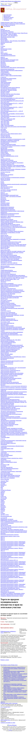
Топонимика (4, 427)
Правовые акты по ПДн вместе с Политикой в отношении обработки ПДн (12, 163)
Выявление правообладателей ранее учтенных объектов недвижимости (12, 253)
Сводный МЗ (4, 517)
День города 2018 (5, 115)
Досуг (2, 463)
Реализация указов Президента (8, 288)
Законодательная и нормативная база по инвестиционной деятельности (10, 371)
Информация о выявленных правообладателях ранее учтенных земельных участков (13, 406)
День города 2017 (5, 109)
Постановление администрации (8, 78)
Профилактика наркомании (7, 207)
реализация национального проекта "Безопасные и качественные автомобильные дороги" (13, 575)
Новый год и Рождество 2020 (8, 118)
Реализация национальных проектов (10, 534)
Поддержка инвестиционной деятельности (11, 383)
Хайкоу (2, 500)
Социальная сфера (5, 437)
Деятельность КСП (5, 180)
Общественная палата (6, 74)
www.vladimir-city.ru (5, 707)
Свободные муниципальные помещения (10, 305)
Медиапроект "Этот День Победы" (9, 35)
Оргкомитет (3, 81)
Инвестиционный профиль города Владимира (12, 373)
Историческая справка (6, 48)
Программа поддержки (6, 300)
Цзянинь (3, 501)
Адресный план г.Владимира (8, 423)
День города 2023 (5, 124)
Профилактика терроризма (7, 208)
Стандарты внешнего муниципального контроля (12, 177)
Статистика (14, 703)
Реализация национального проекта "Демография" (13, 563)
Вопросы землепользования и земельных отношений (14, 387)
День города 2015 (5, 102)
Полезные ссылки (5, 66)
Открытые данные (5, 203)
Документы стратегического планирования (11, 264)
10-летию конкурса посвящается (8, 88)
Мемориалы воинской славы (8, 37)
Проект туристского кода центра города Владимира (13, 126)
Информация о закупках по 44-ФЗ (9, 520)
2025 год (3, 537)
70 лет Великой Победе (6, 54)
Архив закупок (4, 524)
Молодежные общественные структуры (10, 475)
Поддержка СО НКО (6, 191)
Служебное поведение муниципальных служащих (13, 145)
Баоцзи (2, 504)
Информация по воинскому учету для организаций (13, 367)
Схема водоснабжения (6, 343)
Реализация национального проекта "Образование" (13, 561)
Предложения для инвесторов (8, 379)
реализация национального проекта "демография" (13, 553)
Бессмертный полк (5, 30)
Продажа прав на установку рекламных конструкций (14, 532)
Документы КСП (5, 175)
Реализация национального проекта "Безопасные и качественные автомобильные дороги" (13, 565)
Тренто (2, 486)
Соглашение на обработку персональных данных (13, 593)
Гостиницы (3, 466)
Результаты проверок (6, 154)
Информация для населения (7, 214)
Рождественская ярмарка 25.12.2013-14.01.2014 (12, 98)
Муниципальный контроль (7, 358)
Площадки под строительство (8, 312)
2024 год (3, 538)
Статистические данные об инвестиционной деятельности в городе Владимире (12, 375)
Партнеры (3, 533)
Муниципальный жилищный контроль (10, 349)
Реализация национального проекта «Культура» (12, 585)
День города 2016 (5, 106)
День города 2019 (5, 117)
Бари (2, 487)
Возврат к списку (5, 659)
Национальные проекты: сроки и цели (10, 536)
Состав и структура (5, 136)
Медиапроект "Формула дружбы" (9, 90)
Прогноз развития (5, 266)
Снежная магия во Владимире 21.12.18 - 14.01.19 (13, 116)
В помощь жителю (5, 337)
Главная (2, 22)
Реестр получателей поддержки (8, 304)
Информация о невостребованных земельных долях (13, 400)
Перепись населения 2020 (7, 362)
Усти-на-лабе (4, 497)
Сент (2, 488)
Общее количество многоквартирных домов (11, 334)
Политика (10, 729)
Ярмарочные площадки (6, 295)
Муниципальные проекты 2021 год (9, 560)
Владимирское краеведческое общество (10, 87)
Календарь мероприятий (7, 441)
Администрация (5, 132)
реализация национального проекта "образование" (13, 552)
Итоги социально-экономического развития (11, 284)
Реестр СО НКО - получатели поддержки (11, 196)
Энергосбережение (5, 338)
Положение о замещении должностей (10, 140)
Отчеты (2, 183)
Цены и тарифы (4, 336)
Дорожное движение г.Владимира (9, 350)
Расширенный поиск (6, 5)
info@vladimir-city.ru (5, 720)
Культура (3, 439)
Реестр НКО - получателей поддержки (10, 476)
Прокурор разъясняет (6, 238)
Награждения (4, 148)
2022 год (3, 550)
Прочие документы (5, 178)
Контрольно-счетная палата (7, 170)
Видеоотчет (3, 65)
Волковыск (3, 506)
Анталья (3, 510)
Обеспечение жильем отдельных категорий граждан (13, 244)
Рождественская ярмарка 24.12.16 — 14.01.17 (12, 107)
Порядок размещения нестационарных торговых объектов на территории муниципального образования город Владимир (12, 292)
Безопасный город (5, 205)
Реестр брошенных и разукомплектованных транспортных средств (11, 261)
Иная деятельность (5, 188)
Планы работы (4, 152)
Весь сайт (4, 4)
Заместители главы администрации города (11, 133)
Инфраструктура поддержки (8, 303)
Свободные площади (6, 310)
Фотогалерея (4, 38)
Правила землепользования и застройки (10, 416)
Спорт (2, 449)
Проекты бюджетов (5, 272)
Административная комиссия (8, 319)
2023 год (3, 540)
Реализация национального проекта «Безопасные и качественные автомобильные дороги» (13, 587)
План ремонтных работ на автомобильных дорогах (13, 356)
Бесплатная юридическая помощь (9, 255)
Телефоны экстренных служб (8, 230)
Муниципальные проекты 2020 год (9, 570)
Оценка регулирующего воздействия (10, 297)
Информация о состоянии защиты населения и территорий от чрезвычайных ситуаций (12, 232)
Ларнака (3, 508)
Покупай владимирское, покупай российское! (12, 289)
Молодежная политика (6, 469)
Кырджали (3, 499)
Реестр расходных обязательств (8, 274)
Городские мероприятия (6, 96)
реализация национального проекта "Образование (13, 541)
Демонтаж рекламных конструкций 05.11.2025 (12, 360)
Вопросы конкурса (5, 85)
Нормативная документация (7, 592)
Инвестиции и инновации (7, 283)
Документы (6, 20)
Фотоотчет (3, 63)
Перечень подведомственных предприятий (11, 327)
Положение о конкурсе (6, 79)
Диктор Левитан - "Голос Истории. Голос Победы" (13, 40)
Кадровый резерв (5, 143)
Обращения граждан (8, 17)
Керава (2, 494)
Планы (2, 181)
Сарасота (3, 491)
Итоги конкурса (4, 86)
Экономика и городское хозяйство (9, 262)
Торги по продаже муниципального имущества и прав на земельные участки (13, 24)
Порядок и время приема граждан (9, 220)
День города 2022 (5, 122)
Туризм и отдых (4, 456)
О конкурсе (3, 77)
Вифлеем (3, 509)
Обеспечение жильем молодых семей (10, 243)
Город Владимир (7, 14)
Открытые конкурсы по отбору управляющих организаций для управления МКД (12, 333)
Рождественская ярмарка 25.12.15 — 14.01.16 (12, 103)
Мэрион (3, 492)
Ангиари (3, 483)
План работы (4, 366)
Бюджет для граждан (6, 280)
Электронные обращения (7, 223)
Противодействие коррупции (8, 209)
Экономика (3, 281)
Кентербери (3, 482)
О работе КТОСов (5, 73)
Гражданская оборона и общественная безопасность (13, 227)
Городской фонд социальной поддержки (10, 256)
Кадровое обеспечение (6, 137)
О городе (3, 46)
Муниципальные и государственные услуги (11, 225)
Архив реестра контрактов (7, 523)
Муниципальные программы (8, 267)
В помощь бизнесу (5, 301)
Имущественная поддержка (7, 307)
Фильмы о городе (5, 92)
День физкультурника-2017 (7, 108)
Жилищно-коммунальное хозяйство (9, 320)
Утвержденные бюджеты (7, 270)
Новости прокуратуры (6, 236)
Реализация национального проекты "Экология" (12, 580)
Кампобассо (3, 485)
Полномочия (4, 130)
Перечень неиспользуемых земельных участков (12, 315)
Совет (2, 157)
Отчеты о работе (5, 153)
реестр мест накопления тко (7, 323)
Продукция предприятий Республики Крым (11, 296)
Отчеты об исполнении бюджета (9, 271)
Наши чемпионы (5, 454)
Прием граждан (4, 235)
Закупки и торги (9, 22)
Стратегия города (7, 18)
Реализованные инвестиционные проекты (11, 378)
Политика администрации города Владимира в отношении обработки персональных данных (12, 595)
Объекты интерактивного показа (9, 462)
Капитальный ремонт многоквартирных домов (12, 346)
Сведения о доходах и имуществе (9, 161)
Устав (2, 47)
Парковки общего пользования (8, 351)
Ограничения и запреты (6, 146)
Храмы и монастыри (6, 460)
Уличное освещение (5, 355)
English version (4, 1)
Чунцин (2, 503)
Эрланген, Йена (4, 481)
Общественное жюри (6, 82)
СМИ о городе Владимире (7, 125)
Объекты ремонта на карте (7, 325)
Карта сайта (8, 703)
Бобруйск (3, 505)
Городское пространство (6, 467)
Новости (3, 29)
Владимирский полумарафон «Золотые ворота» (12, 113)
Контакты (3, 62)
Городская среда (4, 324)
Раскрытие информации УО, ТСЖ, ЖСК (11, 339)
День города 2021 (5, 121)
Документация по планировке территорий (11, 420)
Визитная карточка (5, 135)
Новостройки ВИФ (5, 250)
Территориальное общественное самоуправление (13, 67)
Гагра (2, 512)
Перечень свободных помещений (9, 313)
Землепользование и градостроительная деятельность (14, 386)
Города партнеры (5, 479)
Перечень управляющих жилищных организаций (13, 328)
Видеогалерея (4, 39)
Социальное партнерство (7, 316)
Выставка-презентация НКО (8, 61)
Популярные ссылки (6, 664)
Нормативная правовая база (7, 69)
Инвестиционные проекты (7, 377)
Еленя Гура (3, 496)
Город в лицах (4, 53)
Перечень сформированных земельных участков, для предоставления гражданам (13, 403)
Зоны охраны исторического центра (9, 424)
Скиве (2, 495)
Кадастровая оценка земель (7, 404)
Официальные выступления (7, 150)
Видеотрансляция (5, 204)
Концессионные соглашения (8, 341)
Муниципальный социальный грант (9, 59)
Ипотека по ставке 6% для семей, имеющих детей (13, 251)
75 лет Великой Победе (6, 120)
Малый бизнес (7, 16)
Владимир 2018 (4, 112)
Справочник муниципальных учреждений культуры (13, 440)
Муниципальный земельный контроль (10, 399)
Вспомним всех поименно (7, 31)
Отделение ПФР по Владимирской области (11, 257)
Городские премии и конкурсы (8, 443)
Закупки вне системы (6, 525)
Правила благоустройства (7, 425)
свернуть (3, 702)
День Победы (6, 26)
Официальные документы (7, 149)
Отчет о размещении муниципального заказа (12, 521)
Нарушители (4, 359)
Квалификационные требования (8, 141)
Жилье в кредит (4, 248)
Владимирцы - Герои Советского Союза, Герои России (14, 33)
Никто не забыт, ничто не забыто (9, 34)
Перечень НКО (4, 58)
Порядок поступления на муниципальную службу (13, 139)
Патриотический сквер (6, 42)
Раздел (10, 4)
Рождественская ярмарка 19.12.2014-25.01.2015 (12, 100)
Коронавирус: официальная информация (11, 216)
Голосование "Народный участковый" (10, 259)
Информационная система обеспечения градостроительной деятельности (10, 409)
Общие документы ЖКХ (7, 354)
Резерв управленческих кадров (8, 144)
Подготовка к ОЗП (5, 321)
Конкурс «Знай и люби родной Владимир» (11, 75)
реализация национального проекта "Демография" (13, 543)
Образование (4, 444)
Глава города (4, 127)
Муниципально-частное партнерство (10, 382)
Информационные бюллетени (8, 228)
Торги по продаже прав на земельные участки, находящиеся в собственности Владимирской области (14, 530)
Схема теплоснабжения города (8, 342)
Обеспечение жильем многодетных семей (11, 241)
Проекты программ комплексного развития (11, 347)
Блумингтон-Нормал (6, 490)
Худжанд (3, 513)
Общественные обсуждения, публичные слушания (13, 169)
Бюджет (2, 268)
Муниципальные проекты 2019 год (9, 582)
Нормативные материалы (7, 363)
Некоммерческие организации (8, 55)
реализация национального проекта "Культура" (12, 544)
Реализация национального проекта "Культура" (12, 569)
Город (2, 44)
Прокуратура (4, 233)
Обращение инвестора (6, 380)
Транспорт (3, 317)
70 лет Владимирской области (8, 99)
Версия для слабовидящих (14, 1)
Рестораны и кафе (5, 464)
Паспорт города (4, 287)
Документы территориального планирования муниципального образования (12, 412)
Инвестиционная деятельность (8, 369)
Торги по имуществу (10, 25)
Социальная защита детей (7, 448)
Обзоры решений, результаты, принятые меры (12, 221)
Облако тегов (14, 664)
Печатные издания (5, 91)
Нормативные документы (7, 174)
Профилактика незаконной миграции (10, 213)
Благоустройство (5, 352)
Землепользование (5, 398)
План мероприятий (5, 83)
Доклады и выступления (7, 186)
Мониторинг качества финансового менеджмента (13, 275)
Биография (3, 129)
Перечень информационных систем (9, 156)
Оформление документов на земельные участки (12, 397)
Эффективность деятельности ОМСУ (10, 286)
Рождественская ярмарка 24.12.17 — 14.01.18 (12, 111)
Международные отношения (8, 477)
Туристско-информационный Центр (9, 468)
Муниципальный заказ (6, 516)
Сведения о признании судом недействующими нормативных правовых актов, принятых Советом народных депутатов (13, 166)
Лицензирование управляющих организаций (12, 345)
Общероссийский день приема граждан (10, 224)
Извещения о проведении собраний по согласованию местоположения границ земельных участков (14, 392)
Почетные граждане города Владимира (10, 94)
